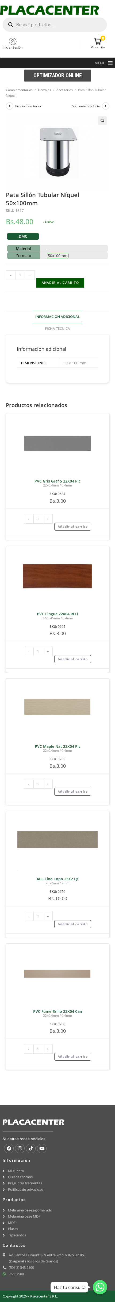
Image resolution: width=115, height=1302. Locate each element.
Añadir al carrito (60, 282)
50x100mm (57, 255)
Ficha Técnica (57, 328)
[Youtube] (42, 1148)
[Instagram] (20, 1148)
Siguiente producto (86, 106)
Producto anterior (28, 106)
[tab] (57, 317)
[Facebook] (9, 1148)
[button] (100, 63)
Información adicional (57, 316)
